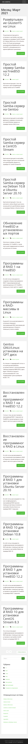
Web (6, 676)
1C (6, 667)
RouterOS (5, 713)
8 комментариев (15, 359)
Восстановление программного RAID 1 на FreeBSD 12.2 (13, 399)
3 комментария (14, 495)
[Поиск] (23, 658)
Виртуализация (9, 685)
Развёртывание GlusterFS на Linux (13, 22)
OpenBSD (5, 719)
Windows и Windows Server (10, 722)
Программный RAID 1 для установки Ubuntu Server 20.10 (14, 483)
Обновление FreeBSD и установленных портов (13, 228)
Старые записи (21, 652)
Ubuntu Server (6, 702)
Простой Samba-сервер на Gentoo (14, 105)
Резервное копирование (11, 688)
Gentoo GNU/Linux (8, 704)
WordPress (20, 742)
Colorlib (10, 742)
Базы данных (8, 682)
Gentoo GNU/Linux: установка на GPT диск (13, 349)
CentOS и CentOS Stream (9, 707)
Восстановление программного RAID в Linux (13, 441)
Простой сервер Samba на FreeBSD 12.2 (14, 69)
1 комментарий (14, 79)
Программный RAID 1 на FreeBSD (13, 266)
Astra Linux (6, 710)
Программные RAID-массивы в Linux (13, 307)
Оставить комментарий (17, 31)
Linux (6, 673)
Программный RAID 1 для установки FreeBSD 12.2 (13, 571)
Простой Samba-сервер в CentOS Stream (14, 144)
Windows (7, 679)
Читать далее (20, 53)
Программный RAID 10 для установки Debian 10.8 (13, 529)
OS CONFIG (6, 2)
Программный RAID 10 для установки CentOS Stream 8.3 (13, 615)
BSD (6, 670)
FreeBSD (5, 716)
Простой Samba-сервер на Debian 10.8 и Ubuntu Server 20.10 (14, 186)
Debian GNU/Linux (7, 699)
